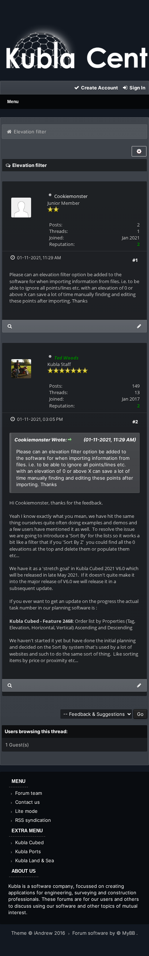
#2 (135, 421)
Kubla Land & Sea (34, 860)
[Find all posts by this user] (10, 326)
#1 (135, 260)
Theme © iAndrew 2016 (39, 933)
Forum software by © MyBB (104, 933)
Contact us (27, 802)
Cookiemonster (71, 196)
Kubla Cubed (29, 842)
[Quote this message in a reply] (139, 326)
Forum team (28, 793)
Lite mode (26, 811)
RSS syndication (32, 820)
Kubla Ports (27, 851)
